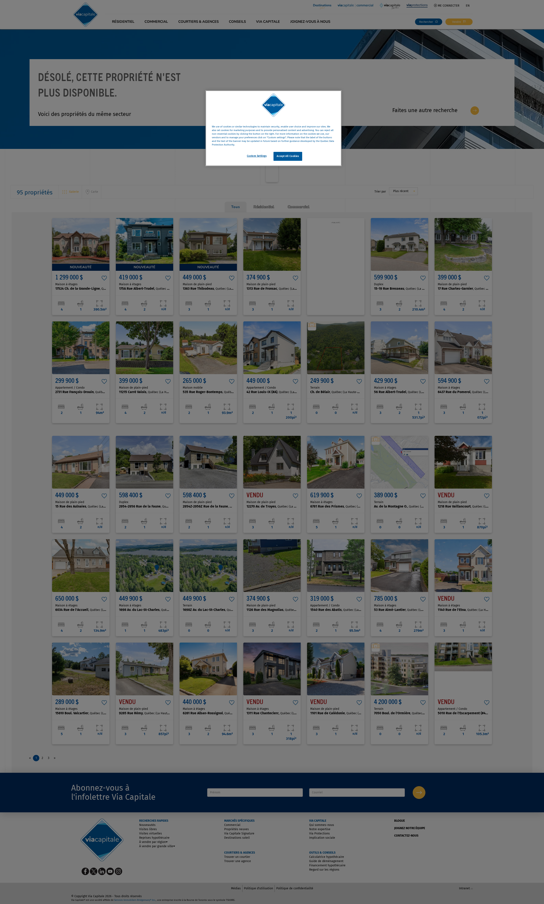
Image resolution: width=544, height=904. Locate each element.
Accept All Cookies (288, 156)
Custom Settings (257, 155)
